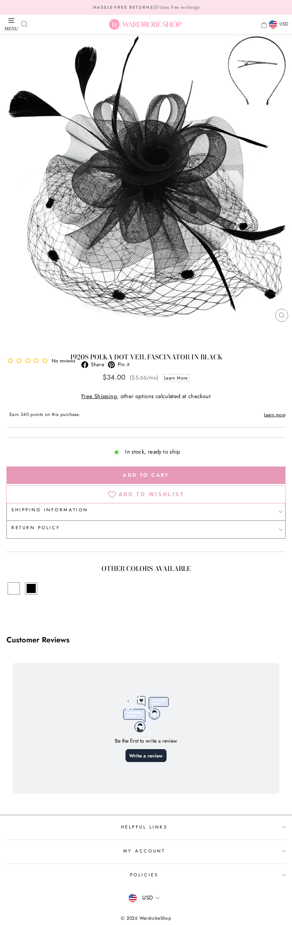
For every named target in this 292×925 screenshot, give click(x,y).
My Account (144, 851)
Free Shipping (99, 396)
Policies (144, 874)
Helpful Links (144, 827)
